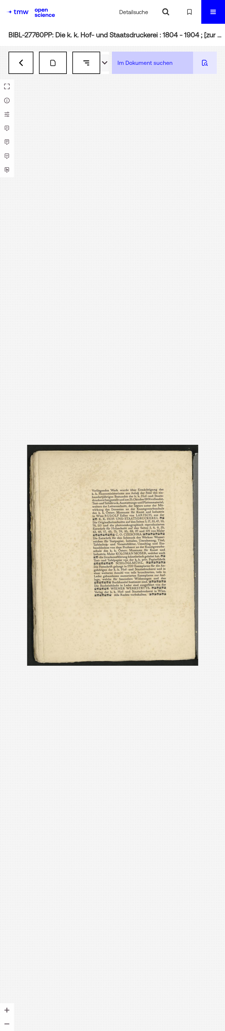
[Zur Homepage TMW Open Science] (45, 12)
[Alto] (7, 156)
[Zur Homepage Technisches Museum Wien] (17, 12)
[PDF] (7, 128)
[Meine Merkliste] (189, 12)
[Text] (7, 142)
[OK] (166, 12)
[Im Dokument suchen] (205, 63)
